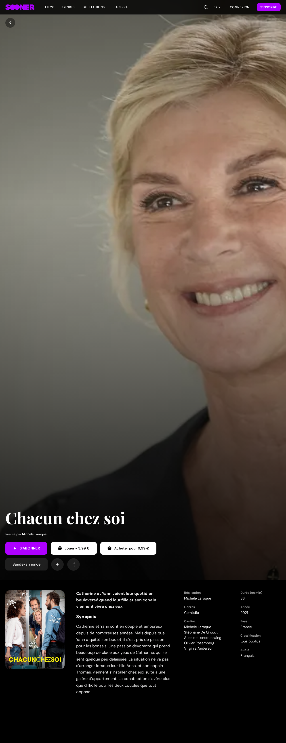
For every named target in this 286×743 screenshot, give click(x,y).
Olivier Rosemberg (199, 643)
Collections (94, 7)
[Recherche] (206, 7)
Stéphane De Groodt (201, 632)
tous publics (250, 641)
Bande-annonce (26, 564)
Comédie (191, 612)
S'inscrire (268, 7)
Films (49, 7)
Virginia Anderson (198, 648)
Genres (68, 7)
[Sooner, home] (19, 7)
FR (215, 7)
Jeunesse (120, 7)
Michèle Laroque (34, 534)
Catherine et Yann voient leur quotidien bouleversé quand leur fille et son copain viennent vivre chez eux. (116, 600)
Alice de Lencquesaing (202, 637)
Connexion (240, 7)
